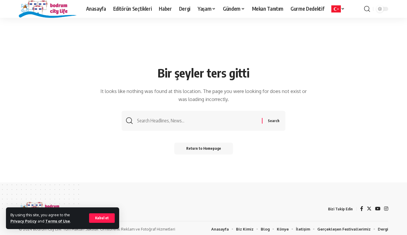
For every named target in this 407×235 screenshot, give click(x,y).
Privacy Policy (23, 221)
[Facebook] (361, 209)
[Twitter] (369, 209)
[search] (367, 9)
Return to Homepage (203, 148)
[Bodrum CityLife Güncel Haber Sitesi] (48, 9)
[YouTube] (377, 209)
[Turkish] (338, 9)
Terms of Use (57, 221)
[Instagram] (386, 209)
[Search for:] (197, 121)
